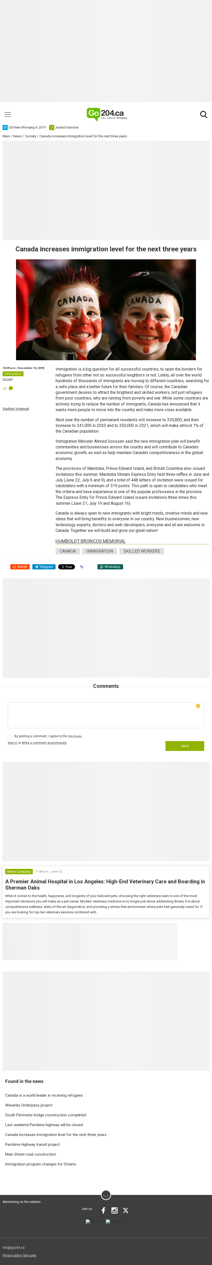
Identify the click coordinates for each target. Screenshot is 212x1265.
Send (184, 746)
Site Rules (75, 736)
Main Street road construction (30, 1154)
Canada (68, 551)
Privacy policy (12, 1255)
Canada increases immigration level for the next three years (56, 1134)
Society (8, 379)
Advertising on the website (22, 1202)
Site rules (29, 1255)
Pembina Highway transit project (32, 1144)
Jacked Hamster (161, 929)
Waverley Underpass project (28, 1105)
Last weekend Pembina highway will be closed (44, 1125)
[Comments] (11, 388)
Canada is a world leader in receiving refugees (44, 1095)
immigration (99, 551)
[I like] (5, 388)
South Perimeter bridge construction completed (45, 1115)
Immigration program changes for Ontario (40, 1164)
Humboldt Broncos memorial (91, 541)
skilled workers (142, 551)
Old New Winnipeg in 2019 (113, 929)
